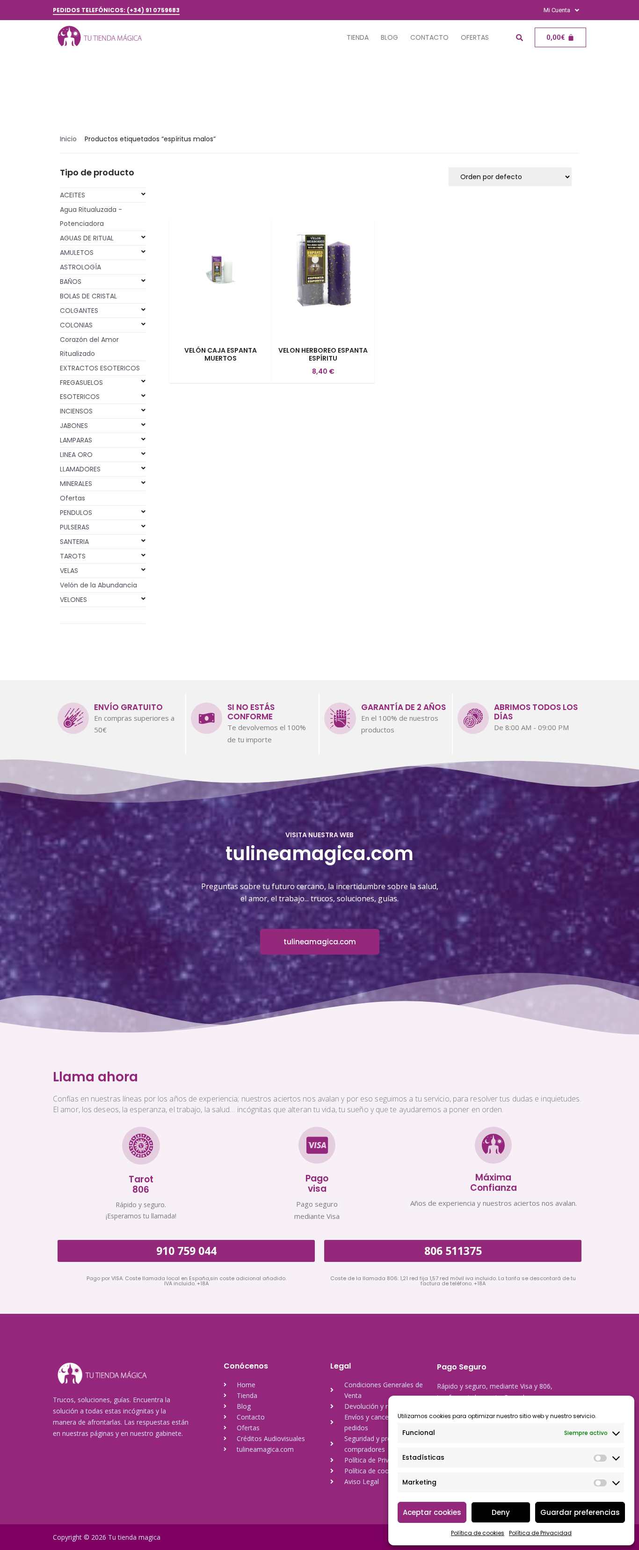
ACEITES (72, 195)
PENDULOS (76, 512)
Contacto (429, 37)
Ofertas (475, 37)
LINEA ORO (76, 454)
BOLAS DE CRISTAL (88, 296)
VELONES (73, 599)
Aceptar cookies (432, 1512)
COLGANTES (79, 310)
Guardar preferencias (580, 1512)
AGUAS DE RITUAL (87, 238)
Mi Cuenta (557, 10)
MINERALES (76, 483)
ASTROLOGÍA (80, 267)
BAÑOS (70, 281)
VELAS (69, 570)
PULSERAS (74, 527)
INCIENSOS (76, 411)
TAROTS (73, 556)
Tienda (358, 37)
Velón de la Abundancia (98, 585)
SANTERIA (74, 541)
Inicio (68, 139)
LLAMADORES (80, 469)
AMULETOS (77, 252)
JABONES (74, 425)
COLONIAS (76, 325)
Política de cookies (477, 1533)
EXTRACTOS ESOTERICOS (100, 368)
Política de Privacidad (540, 1533)
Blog (389, 37)
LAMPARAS (76, 440)
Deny (501, 1512)
